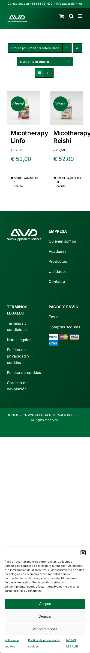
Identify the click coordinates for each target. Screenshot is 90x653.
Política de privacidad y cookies (18, 356)
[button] (83, 552)
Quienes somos (62, 241)
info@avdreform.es (69, 3)
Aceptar (45, 604)
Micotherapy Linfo (29, 136)
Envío (54, 316)
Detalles (32, 177)
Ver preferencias (45, 629)
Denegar (45, 616)
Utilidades (57, 271)
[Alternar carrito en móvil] (62, 16)
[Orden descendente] (77, 48)
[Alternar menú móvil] (80, 16)
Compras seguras (64, 327)
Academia (57, 251)
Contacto (57, 281)
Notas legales (19, 339)
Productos (58, 261)
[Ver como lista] (48, 72)
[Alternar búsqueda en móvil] (71, 16)
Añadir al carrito (18, 182)
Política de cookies (24, 372)
